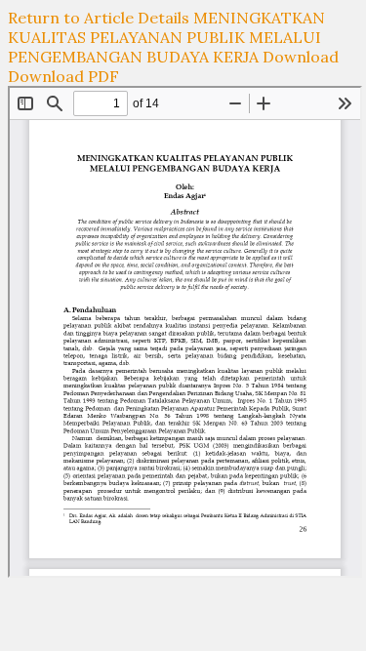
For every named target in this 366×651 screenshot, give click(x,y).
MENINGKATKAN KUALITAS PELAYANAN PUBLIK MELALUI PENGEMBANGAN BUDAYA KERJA (166, 37)
